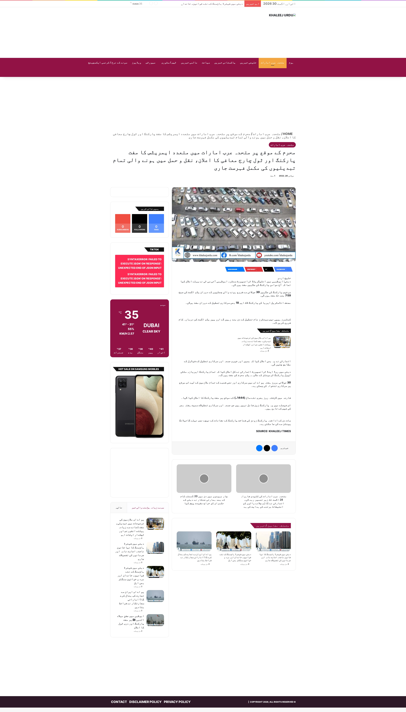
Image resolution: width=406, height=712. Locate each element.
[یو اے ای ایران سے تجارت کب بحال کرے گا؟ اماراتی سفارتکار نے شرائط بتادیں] (194, 527)
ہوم (291, 62)
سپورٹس (150, 62)
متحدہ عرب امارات (272, 62)
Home (288, 134)
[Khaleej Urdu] (282, 15)
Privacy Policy (177, 697)
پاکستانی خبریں (225, 62)
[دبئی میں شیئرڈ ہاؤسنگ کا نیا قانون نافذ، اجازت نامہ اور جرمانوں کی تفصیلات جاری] (273, 527)
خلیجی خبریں (248, 62)
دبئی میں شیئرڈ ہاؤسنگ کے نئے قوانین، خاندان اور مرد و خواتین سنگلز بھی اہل (191, 3)
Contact (119, 697)
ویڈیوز (136, 62)
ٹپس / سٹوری (168, 62)
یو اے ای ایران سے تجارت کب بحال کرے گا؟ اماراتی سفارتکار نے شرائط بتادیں (195, 543)
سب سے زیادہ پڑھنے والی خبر (148, 502)
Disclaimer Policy (145, 697)
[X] (267, 434)
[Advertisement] (171, 32)
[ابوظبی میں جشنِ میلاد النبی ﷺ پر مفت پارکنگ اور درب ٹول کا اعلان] (155, 615)
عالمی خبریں (189, 62)
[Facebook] (274, 434)
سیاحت (206, 62)
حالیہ (118, 502)
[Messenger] (259, 434)
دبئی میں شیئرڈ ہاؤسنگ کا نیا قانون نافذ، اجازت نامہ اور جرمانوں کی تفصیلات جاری (275, 543)
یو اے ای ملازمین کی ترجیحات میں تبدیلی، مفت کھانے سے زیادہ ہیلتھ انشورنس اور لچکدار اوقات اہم (130, 522)
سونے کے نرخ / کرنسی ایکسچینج (107, 62)
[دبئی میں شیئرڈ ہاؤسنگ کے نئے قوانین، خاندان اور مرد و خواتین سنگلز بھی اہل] (233, 527)
